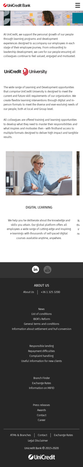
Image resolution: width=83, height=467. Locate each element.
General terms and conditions (41, 323)
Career (41, 420)
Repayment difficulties (41, 351)
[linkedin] (35, 269)
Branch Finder (41, 378)
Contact (41, 415)
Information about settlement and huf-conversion (41, 329)
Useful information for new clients (41, 361)
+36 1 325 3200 (50, 292)
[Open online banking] (67, 5)
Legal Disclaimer (38, 440)
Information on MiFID (41, 388)
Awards (41, 410)
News (41, 309)
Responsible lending (41, 346)
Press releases (41, 405)
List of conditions (41, 314)
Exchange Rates (41, 383)
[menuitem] (77, 19)
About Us (28, 292)
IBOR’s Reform (41, 319)
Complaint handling (41, 356)
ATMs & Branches (20, 435)
